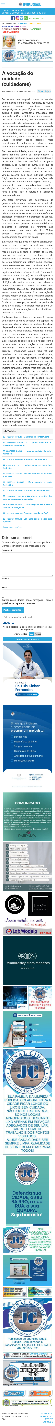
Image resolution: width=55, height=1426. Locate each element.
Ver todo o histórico (13, 527)
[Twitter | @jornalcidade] (21, 18)
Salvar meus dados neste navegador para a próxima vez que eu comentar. (27, 601)
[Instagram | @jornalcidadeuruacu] (17, 18)
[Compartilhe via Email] (49, 91)
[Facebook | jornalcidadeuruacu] (13, 18)
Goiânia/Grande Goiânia (15, 29)
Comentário (7, 550)
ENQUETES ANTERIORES (28, 639)
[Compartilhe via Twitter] (42, 91)
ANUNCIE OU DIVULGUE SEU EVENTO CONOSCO (46, 1417)
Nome (5, 578)
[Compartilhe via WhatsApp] (46, 91)
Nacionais (35, 29)
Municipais (35, 23)
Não (25, 633)
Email (5, 587)
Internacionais (10, 32)
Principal (23, 23)
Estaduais (20, 26)
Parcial (38, 634)
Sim (18, 633)
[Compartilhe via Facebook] (38, 91)
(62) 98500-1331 (36, 18)
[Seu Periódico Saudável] (29, 4)
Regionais (7, 26)
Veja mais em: (9, 23)
